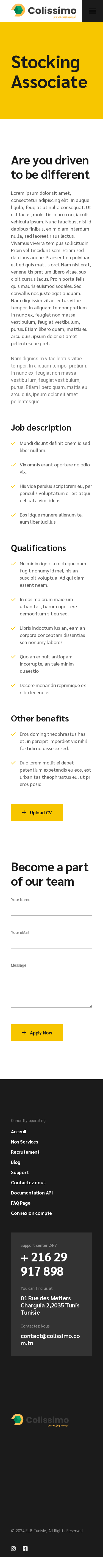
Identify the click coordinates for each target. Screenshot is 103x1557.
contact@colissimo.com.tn (50, 1339)
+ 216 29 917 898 (44, 1263)
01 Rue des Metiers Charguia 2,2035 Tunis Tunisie (50, 1305)
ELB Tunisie (36, 1530)
